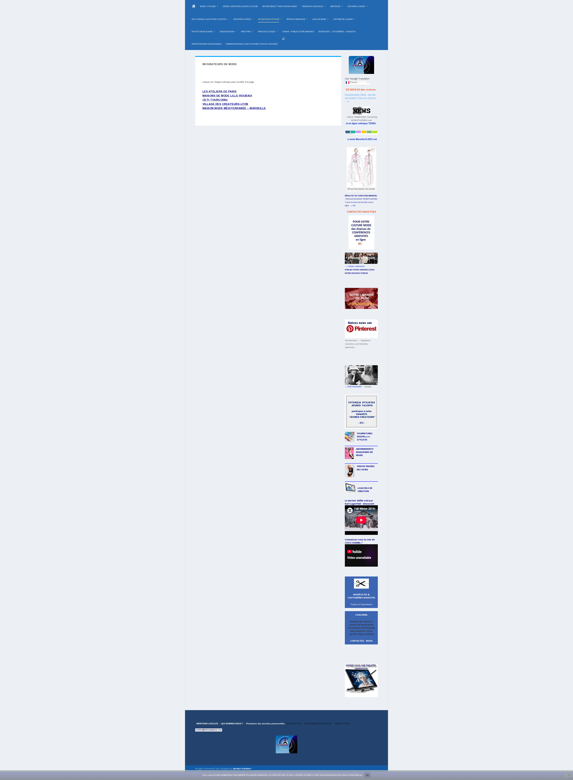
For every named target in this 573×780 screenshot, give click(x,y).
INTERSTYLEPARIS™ (242, 768)
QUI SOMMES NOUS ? (232, 723)
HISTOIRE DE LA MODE (343, 19)
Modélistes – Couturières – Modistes (337, 31)
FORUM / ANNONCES (356, 266)
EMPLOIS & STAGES (266, 31)
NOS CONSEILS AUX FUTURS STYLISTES (209, 19)
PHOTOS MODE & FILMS (202, 31)
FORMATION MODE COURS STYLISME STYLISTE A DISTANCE (252, 44)
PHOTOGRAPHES (356, 387)
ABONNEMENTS (364, 448)
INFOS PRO (246, 31)
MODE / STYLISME (208, 6)
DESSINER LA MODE (356, 6)
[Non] (569, 775)
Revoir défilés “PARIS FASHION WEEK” (279, 6)
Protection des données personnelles (265, 723)
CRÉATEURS (335, 6)
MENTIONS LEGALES (207, 723)
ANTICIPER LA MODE (242, 19)
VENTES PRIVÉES (366, 466)
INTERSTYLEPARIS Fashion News (206, 44)
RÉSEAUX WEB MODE (296, 19)
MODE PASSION (227, 31)
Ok (367, 775)
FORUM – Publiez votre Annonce (298, 31)
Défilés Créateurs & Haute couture (240, 6)
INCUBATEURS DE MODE (268, 19)
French (353, 82)
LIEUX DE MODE (319, 19)
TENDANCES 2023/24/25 (312, 6)
